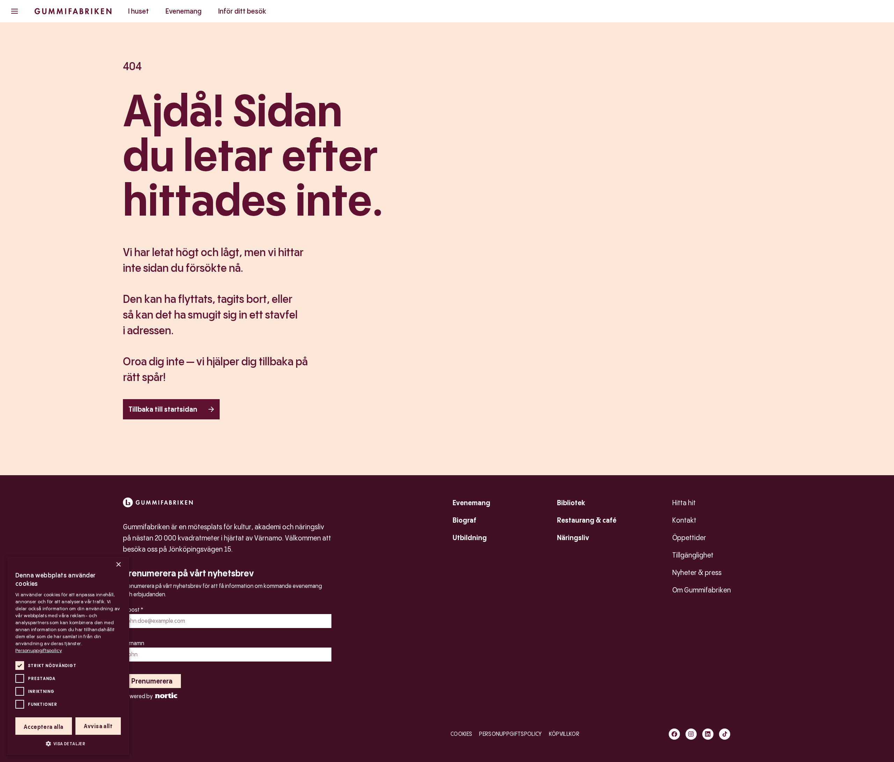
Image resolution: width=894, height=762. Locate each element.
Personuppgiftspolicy (510, 734)
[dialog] (68, 656)
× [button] (118, 564)
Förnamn (133, 643)
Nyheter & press (696, 572)
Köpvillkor (564, 734)
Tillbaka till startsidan (163, 409)
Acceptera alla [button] (44, 727)
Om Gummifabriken (701, 590)
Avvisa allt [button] (98, 726)
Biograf (464, 520)
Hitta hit (684, 503)
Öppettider (689, 537)
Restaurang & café (586, 520)
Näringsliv (573, 537)
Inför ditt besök (242, 11)
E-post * (133, 609)
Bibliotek (571, 503)
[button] (68, 743)
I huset (138, 11)
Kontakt (684, 520)
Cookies (461, 734)
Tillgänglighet (692, 555)
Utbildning (470, 537)
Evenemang (183, 11)
